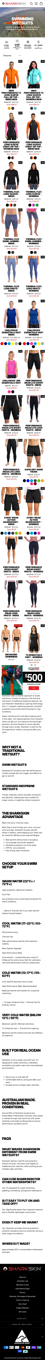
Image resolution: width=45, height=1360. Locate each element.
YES (34, 688)
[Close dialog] (43, 667)
